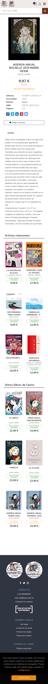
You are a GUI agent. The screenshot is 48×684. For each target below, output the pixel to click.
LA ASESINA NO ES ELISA (14, 271)
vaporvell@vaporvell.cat (24, 598)
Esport (25, 102)
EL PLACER (34, 468)
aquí (30, 667)
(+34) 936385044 (24, 594)
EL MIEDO (13, 418)
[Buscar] (45, 11)
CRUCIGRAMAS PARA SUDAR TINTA (14, 313)
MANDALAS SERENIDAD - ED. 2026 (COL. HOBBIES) (34, 313)
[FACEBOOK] (20, 583)
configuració (24, 670)
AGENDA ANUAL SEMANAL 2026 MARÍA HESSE (34, 514)
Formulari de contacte (24, 602)
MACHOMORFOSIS (14, 358)
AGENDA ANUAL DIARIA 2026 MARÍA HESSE (13, 514)
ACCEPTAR (24, 678)
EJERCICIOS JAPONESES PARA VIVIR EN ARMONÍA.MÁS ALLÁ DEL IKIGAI (34, 359)
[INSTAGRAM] (28, 583)
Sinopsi (11, 133)
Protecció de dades (24, 632)
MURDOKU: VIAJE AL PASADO (34, 271)
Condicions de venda (24, 628)
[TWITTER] (24, 583)
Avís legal (24, 624)
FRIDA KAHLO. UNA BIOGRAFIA (34, 419)
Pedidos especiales (24, 648)
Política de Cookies (24, 635)
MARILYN (14, 467)
